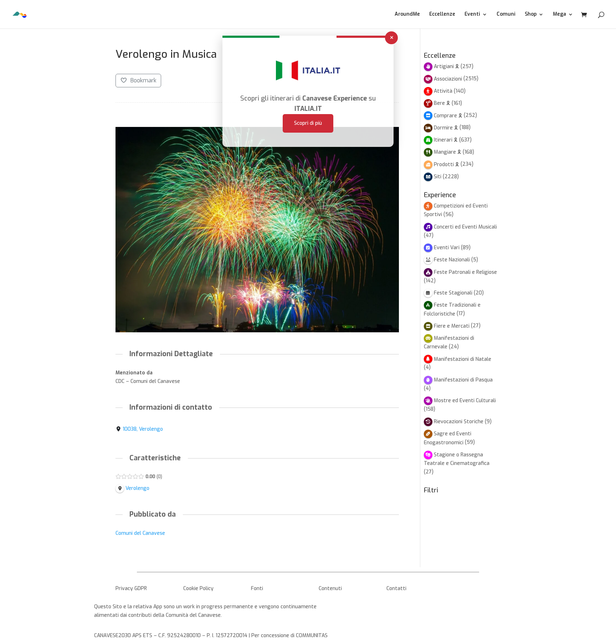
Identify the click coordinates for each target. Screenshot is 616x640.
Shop (531, 14)
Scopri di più (308, 123)
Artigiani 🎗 (446, 66)
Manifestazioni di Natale (462, 359)
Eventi (472, 14)
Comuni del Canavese (140, 533)
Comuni (506, 14)
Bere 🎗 (442, 103)
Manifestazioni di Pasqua (463, 380)
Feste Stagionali (453, 293)
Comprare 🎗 (448, 115)
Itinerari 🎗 (446, 140)
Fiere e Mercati (451, 326)
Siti (437, 176)
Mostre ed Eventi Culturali (465, 400)
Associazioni (448, 79)
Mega (559, 14)
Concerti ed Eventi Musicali (465, 227)
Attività (443, 91)
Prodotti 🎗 (446, 164)
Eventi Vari (447, 247)
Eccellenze (442, 14)
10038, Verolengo (143, 429)
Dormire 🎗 (446, 127)
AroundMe (407, 14)
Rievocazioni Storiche (458, 421)
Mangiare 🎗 (447, 152)
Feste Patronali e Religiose (465, 272)
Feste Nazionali (452, 259)
